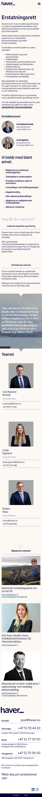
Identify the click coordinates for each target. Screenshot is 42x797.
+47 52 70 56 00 (28, 753)
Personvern (16, 795)
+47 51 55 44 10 (29, 728)
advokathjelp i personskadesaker (17, 107)
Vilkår (26, 795)
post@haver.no (30, 720)
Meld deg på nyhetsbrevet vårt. (19, 776)
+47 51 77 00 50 (29, 739)
